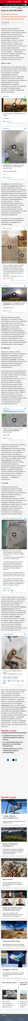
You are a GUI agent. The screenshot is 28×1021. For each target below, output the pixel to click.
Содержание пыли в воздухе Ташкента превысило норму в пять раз (13, 737)
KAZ (2, 4)
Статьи (13, 7)
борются (23, 707)
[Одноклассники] (11, 760)
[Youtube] (21, 760)
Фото (25, 7)
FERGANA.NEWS (14, 2)
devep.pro (21, 1019)
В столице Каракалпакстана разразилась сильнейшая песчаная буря (13, 744)
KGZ (6, 4)
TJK (10, 4)
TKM (14, 4)
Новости (5, 7)
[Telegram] (16, 760)
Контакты (4, 1015)
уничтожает (5, 705)
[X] (5, 760)
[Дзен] (13, 760)
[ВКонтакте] (8, 760)
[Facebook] (19, 760)
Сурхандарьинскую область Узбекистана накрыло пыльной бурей (13, 750)
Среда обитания (14, 22)
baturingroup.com (8, 1019)
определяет (14, 186)
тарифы (17, 616)
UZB (18, 4)
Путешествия (4, 24)
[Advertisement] (14, 777)
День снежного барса (9, 982)
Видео (19, 7)
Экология (21, 22)
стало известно (6, 460)
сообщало (13, 359)
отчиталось (5, 329)
